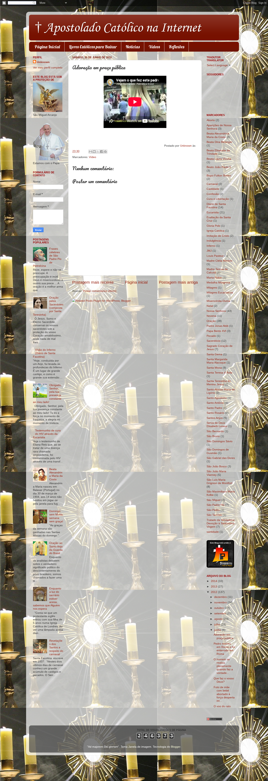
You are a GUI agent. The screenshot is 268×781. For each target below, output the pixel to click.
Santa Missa (214, 367)
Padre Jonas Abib (217, 325)
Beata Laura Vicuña (219, 158)
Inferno (211, 245)
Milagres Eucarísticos (220, 292)
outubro (219, 607)
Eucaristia (213, 212)
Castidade (213, 188)
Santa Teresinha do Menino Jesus (219, 382)
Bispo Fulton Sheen (219, 175)
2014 (214, 581)
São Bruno (213, 436)
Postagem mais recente (93, 282)
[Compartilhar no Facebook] (102, 151)
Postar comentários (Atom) (99, 290)
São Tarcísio (214, 514)
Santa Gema (214, 354)
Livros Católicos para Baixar (93, 46)
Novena (211, 315)
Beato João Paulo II (219, 167)
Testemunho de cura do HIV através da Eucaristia (47, 434)
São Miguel (214, 499)
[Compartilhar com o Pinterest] (105, 151)
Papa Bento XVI (216, 330)
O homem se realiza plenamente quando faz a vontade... (223, 666)
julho (217, 624)
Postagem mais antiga (178, 282)
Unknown (186, 145)
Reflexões (176, 46)
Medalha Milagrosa (218, 282)
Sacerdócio (214, 340)
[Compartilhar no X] (98, 151)
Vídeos (154, 46)
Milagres (212, 287)
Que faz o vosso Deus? (224, 680)
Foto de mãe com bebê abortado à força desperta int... (224, 694)
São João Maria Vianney (216, 473)
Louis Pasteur (215, 255)
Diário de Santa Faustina (216, 205)
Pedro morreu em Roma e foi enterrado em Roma (224, 648)
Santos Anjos (215, 417)
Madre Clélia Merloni (219, 260)
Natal (210, 305)
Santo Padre (214, 407)
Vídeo (92, 157)
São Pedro (213, 510)
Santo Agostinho (217, 397)
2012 (214, 592)
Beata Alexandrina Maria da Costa (56, 474)
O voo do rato (222, 706)
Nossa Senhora (216, 310)
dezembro (221, 596)
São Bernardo (215, 431)
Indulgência (214, 240)
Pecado (211, 335)
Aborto (211, 120)
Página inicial (136, 282)
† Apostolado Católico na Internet (118, 28)
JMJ (209, 250)
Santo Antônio (215, 402)
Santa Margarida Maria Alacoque (217, 361)
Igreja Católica (215, 230)
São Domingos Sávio (219, 441)
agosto (218, 618)
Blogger (175, 746)
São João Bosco (217, 466)
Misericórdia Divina (218, 300)
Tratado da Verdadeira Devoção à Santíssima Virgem (220, 523)
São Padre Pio (215, 504)
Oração (211, 320)
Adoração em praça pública (223, 636)
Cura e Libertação (218, 198)
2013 (214, 586)
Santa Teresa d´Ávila (219, 372)
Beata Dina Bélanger (219, 141)
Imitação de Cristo (218, 235)
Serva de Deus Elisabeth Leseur (217, 424)
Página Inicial (47, 46)
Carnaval (212, 183)
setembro (220, 613)
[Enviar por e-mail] (90, 151)
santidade (213, 531)
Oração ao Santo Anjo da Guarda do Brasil (56, 548)
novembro (221, 602)
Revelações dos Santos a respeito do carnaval (56, 647)
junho (218, 629)
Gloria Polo (213, 225)
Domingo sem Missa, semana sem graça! (56, 516)
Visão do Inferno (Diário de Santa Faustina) (44, 353)
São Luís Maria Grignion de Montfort (219, 481)
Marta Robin (214, 277)
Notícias (133, 46)
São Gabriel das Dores (221, 457)
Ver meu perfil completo (47, 67)
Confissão (213, 193)
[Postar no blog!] (94, 151)
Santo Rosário (215, 412)
